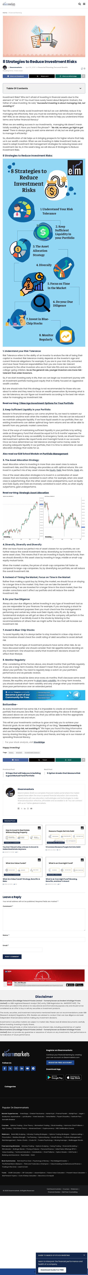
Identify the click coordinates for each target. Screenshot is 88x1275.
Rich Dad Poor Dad (24, 1161)
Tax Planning (31, 1137)
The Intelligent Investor (59, 1161)
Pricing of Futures (32, 1149)
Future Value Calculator (56, 1173)
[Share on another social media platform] (83, 76)
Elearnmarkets (16, 67)
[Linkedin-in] (21, 1068)
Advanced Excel (35, 1128)
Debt (59, 470)
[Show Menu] (84, 4)
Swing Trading (55, 1146)
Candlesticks (37, 1152)
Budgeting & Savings (56, 843)
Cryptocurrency (48, 1128)
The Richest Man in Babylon (12, 1164)
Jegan (81, 1113)
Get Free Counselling (69, 1192)
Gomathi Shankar (8, 1119)
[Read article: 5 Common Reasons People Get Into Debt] (65, 835)
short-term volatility (46, 680)
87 (59, 884)
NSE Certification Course (65, 1128)
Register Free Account (60, 1062)
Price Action (6, 1137)
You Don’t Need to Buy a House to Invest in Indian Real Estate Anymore (20, 848)
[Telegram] (33, 1068)
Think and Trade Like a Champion (36, 1164)
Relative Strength (19, 1137)
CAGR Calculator (14, 1173)
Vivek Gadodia (38, 1116)
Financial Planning (15, 13)
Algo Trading (7, 1128)
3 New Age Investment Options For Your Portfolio (46, 403)
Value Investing (7, 1152)
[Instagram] (16, 1068)
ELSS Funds (73, 1152)
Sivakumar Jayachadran (11, 1116)
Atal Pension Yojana (9, 1176)
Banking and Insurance (10, 1155)
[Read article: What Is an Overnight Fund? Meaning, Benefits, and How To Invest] (65, 867)
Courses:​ (5, 1125)
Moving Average (61, 1140)
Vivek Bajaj (24, 1113)
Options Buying (43, 1137)
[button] (61, 1255)
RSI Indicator (6, 1149)
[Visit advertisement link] (44, 695)
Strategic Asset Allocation (34, 492)
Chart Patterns (49, 1152)
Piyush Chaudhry (63, 1116)
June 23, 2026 (51, 850)
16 (17, 852)
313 (16, 884)
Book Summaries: (9, 1161)
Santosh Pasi (76, 1116)
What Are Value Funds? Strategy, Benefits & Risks (21, 880)
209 (59, 850)
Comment (8, 906)
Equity (53, 470)
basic (11, 752)
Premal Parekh (61, 1113)
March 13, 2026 (51, 884)
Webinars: (6, 1134)
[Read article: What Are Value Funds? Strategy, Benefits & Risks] (22, 867)
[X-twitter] (10, 1068)
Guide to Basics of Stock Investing (54, 1255)
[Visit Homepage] (9, 4)
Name (6, 935)
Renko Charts (22, 1140)
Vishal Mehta (50, 1116)
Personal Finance (47, 1149)
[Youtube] (27, 1068)
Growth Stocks (56, 1137)
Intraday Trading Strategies (37, 1134)
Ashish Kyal (50, 1113)
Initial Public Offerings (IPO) (66, 1149)
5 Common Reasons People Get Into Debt (63, 847)
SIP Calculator (27, 1173)
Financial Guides (54, 1192)
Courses (66, 1189)
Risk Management (8, 1140)
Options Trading (16, 1125)
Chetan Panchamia (37, 1113)
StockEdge (39, 742)
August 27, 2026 (9, 852)
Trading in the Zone (9, 1167)
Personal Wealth (61, 67)
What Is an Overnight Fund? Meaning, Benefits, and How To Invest (61, 880)
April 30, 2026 (31, 67)
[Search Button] (79, 4)
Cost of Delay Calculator (28, 1176)
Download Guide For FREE (52, 1270)
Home (5, 13)
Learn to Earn (23, 1167)
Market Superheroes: (10, 1113)
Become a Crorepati (46, 1176)
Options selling (76, 1134)
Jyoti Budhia (26, 1116)
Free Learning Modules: (11, 1146)
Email (6, 945)
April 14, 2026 (8, 884)
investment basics (32, 752)
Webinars (74, 1189)
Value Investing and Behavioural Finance (65, 1164)
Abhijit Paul (73, 1113)
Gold (76, 470)
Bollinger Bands (19, 1149)
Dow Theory (28, 1125)
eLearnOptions (39, 1173)
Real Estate (25, 1155)
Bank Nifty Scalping (18, 1134)
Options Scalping (42, 1146)
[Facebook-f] (4, 1068)
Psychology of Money (41, 1161)
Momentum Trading (42, 1125)
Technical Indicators (22, 1152)
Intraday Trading (28, 1146)
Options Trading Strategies (59, 1134)
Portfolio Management (55, 453)
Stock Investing (56, 1125)
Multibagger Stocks (76, 1140)
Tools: (4, 1173)
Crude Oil (32, 1140)
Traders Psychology (45, 1140)
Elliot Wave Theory (20, 1128)
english (19, 752)
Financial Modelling (70, 1146)
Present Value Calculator (76, 1173)
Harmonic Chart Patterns (73, 1125)
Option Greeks (61, 1152)
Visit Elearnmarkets (54, 1189)
